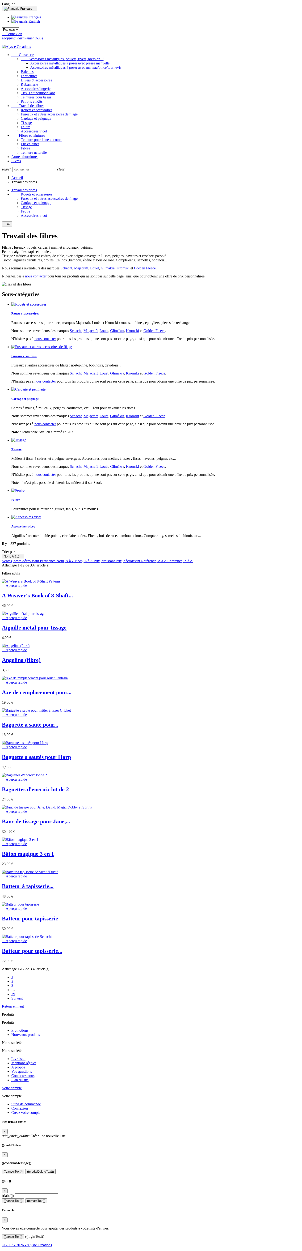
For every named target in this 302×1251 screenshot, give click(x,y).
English (34, 21)
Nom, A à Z (13, 556)
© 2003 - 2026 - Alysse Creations (27, 1245)
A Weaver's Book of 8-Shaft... (37, 595)
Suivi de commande (26, 1104)
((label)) (8, 1196)
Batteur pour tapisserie (30, 918)
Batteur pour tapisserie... (32, 951)
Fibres (25, 148)
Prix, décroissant (128, 561)
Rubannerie (29, 84)
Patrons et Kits (31, 101)
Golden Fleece (145, 268)
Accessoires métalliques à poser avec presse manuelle (69, 63)
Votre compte (12, 1088)
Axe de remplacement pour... (36, 692)
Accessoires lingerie (35, 89)
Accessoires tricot (34, 131)
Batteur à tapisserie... (28, 886)
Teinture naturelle (34, 152)
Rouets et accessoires (36, 110)
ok (7, 224)
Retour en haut (15, 1006)
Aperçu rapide (14, 585)
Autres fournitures (24, 157)
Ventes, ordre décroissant (21, 561)
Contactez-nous (22, 1076)
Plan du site (20, 1080)
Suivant (18, 998)
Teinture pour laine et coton (41, 140)
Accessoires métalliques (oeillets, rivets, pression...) (62, 59)
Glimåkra (108, 268)
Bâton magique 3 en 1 (28, 854)
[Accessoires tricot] (26, 517)
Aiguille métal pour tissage (34, 628)
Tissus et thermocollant (38, 93)
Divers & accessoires (36, 80)
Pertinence (48, 561)
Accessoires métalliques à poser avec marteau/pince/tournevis (75, 67)
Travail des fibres (27, 106)
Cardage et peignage (36, 118)
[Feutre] (18, 491)
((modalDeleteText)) (40, 1171)
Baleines (27, 72)
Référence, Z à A (180, 561)
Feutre (25, 127)
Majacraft (81, 268)
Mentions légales (23, 1063)
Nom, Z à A (84, 561)
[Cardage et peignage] (28, 389)
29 (13, 994)
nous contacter (35, 276)
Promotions (19, 1030)
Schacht (66, 268)
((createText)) (36, 1201)
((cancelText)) (13, 1171)
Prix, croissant (105, 561)
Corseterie (22, 55)
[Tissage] (18, 440)
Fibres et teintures (28, 135)
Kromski (123, 268)
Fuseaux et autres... (24, 356)
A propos (18, 1067)
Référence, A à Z (154, 561)
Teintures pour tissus (36, 97)
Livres (16, 161)
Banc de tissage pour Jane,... (36, 821)
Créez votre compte (25, 1113)
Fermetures (29, 76)
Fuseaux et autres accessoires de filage (49, 114)
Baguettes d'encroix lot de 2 (35, 789)
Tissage (26, 123)
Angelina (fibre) (21, 660)
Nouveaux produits (25, 1035)
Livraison (18, 1059)
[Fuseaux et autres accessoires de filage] (41, 347)
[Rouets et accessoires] (28, 304)
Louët (94, 268)
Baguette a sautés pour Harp (36, 757)
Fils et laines (30, 144)
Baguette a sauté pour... (30, 725)
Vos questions (21, 1071)
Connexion (19, 1108)
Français (34, 17)
